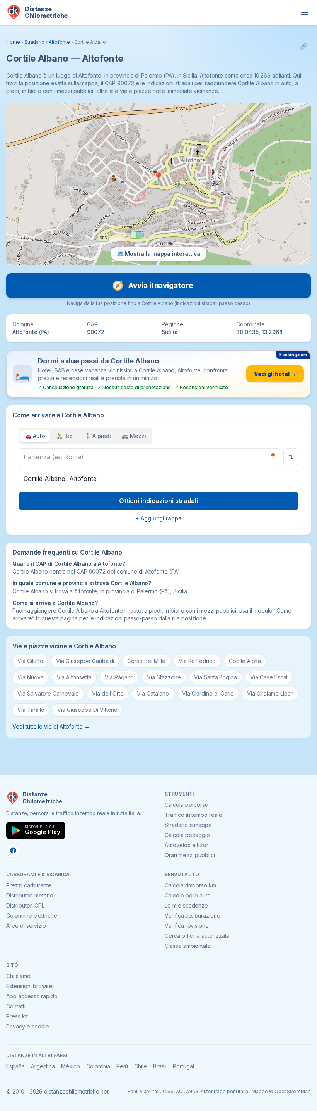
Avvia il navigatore (158, 285)
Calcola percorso (186, 804)
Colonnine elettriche (31, 915)
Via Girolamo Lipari (270, 693)
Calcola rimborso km (190, 885)
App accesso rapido (32, 996)
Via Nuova (30, 677)
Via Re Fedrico (197, 661)
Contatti (16, 1006)
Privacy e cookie (27, 1026)
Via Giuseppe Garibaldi (85, 661)
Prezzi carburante (28, 885)
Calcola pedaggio (187, 835)
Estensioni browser (30, 986)
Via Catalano (153, 693)
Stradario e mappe (188, 825)
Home (13, 42)
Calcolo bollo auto (188, 895)
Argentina (43, 1066)
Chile (140, 1066)
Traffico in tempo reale (193, 814)
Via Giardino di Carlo (208, 693)
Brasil (160, 1066)
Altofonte (59, 42)
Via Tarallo (30, 709)
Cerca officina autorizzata (197, 935)
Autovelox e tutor (186, 845)
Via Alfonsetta (74, 677)
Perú (122, 1066)
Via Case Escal (268, 677)
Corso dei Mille (146, 661)
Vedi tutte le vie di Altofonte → (50, 726)
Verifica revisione (187, 925)
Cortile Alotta (245, 661)
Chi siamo (18, 976)
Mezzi (134, 435)
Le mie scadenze (186, 905)
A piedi (98, 435)
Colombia (98, 1066)
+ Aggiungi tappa (158, 518)
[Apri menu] (304, 12)
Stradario (34, 42)
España (15, 1066)
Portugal (183, 1066)
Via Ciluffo (30, 661)
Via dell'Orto (108, 693)
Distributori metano (29, 895)
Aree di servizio (26, 925)
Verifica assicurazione (192, 915)
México (70, 1066)
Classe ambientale (188, 945)
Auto (35, 435)
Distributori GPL (25, 905)
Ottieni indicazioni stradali (158, 501)
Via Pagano (119, 677)
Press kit (17, 1016)
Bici (65, 435)
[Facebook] (13, 851)
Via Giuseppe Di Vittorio (87, 709)
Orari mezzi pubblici (190, 855)
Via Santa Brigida (215, 677)
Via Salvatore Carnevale (48, 693)
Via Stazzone (164, 677)
